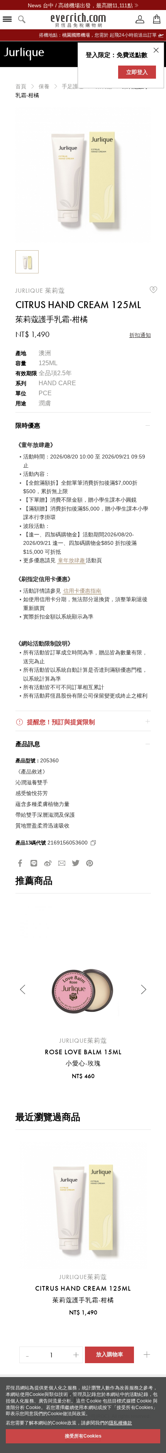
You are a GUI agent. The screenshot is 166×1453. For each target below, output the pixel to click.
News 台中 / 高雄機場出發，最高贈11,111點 (80, 5)
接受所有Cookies (83, 1436)
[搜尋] (22, 19)
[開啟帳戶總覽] (140, 19)
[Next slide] (143, 989)
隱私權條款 (120, 1423)
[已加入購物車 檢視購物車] (156, 19)
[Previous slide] (23, 989)
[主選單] (7, 19)
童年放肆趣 (71, 560)
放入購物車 (109, 1354)
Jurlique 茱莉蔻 (40, 291)
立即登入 (137, 72)
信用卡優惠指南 (82, 591)
